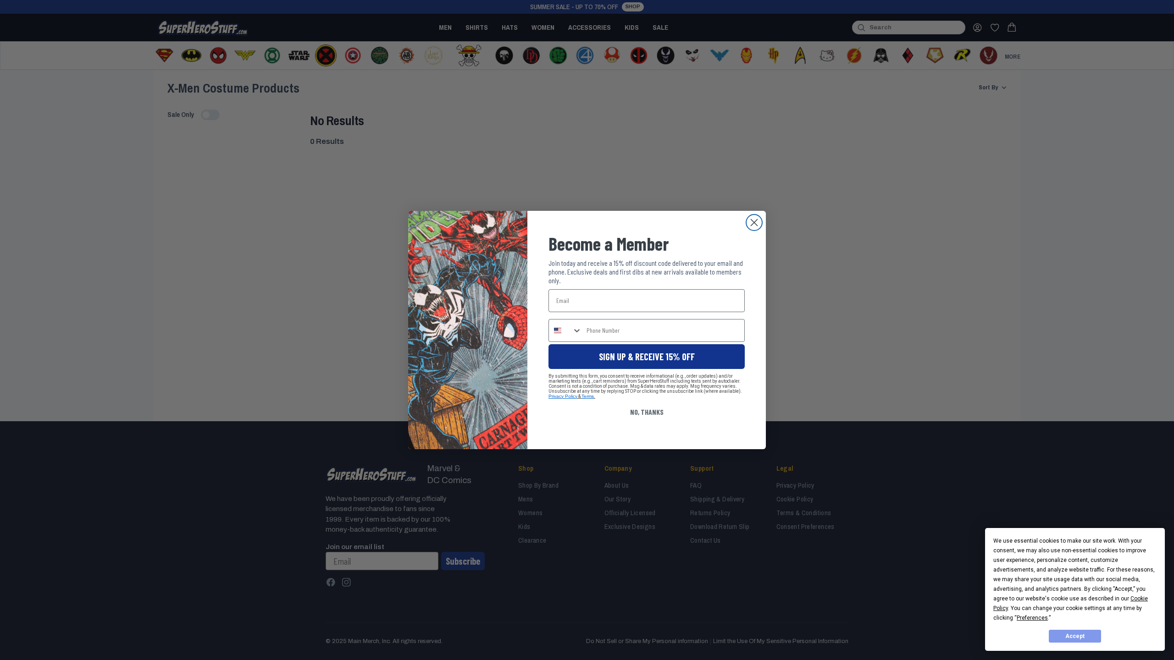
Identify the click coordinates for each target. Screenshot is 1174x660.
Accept (1075, 636)
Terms (587, 396)
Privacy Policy (562, 396)
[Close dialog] (754, 222)
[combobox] (565, 330)
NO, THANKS (647, 411)
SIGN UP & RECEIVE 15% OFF (647, 356)
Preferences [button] (1032, 618)
